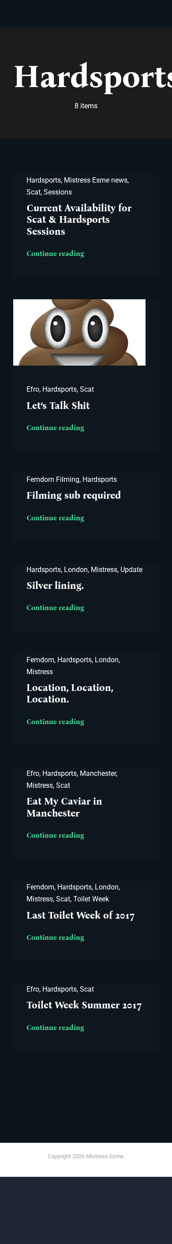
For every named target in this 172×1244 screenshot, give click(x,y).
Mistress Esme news (95, 180)
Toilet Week (91, 899)
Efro (32, 389)
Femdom (40, 660)
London (76, 569)
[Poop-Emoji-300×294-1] (79, 302)
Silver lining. (55, 585)
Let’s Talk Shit (58, 406)
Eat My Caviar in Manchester (64, 807)
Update (131, 569)
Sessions (58, 192)
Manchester (98, 773)
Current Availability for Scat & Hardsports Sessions (78, 219)
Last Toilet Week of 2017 (80, 915)
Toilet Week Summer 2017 (84, 1005)
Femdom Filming (52, 479)
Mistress (104, 569)
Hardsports (43, 180)
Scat (33, 192)
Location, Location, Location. (69, 693)
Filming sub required (73, 495)
